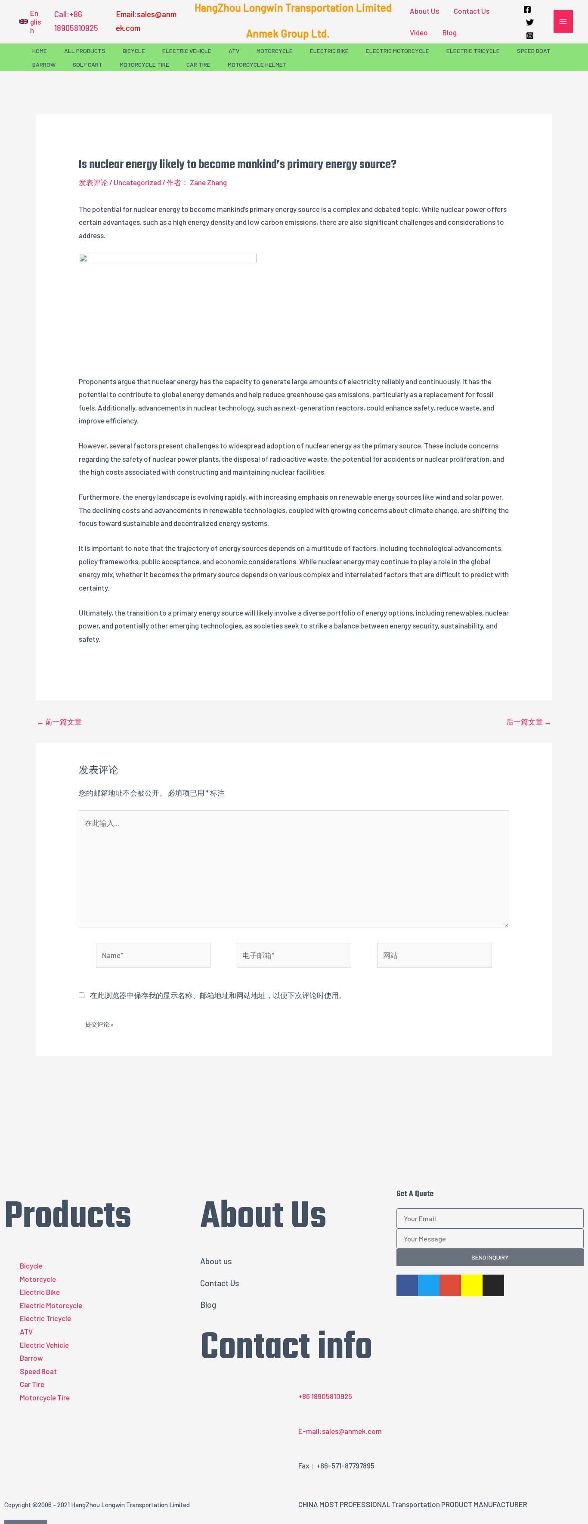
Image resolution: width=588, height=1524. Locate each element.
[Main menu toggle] (563, 21)
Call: (61, 14)
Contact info (286, 1348)
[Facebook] (527, 9)
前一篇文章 (59, 721)
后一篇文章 (528, 721)
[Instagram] (530, 36)
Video (419, 32)
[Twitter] (530, 22)
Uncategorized (137, 182)
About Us (424, 10)
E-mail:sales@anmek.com (340, 1431)
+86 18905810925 (325, 1396)
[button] (30, 21)
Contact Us (471, 10)
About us (216, 1261)
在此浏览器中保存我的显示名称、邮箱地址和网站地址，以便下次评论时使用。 (218, 995)
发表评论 (93, 182)
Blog (450, 32)
